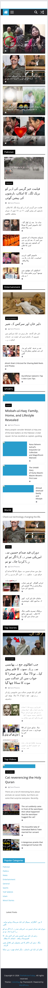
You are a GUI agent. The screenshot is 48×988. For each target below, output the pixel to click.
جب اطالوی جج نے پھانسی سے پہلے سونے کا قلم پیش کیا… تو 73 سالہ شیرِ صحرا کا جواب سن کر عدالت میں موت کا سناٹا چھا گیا (23, 673)
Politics (6, 871)
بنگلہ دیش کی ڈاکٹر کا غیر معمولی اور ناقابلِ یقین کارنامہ (24, 138)
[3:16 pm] (23, 230)
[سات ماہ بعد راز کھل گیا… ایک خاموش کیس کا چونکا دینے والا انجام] (11, 226)
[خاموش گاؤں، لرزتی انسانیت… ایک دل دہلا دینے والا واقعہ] (11, 259)
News (5, 875)
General (6, 883)
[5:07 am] (23, 721)
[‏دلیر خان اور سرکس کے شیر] (24, 303)
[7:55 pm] (6, 369)
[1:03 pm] (23, 751)
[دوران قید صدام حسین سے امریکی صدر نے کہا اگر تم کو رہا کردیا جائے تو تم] (24, 69)
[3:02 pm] (6, 787)
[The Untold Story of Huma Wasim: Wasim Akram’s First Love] (15, 474)
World (8, 547)
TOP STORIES (10, 659)
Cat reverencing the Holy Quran (23, 779)
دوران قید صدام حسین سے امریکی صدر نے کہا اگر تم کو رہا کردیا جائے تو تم (23, 77)
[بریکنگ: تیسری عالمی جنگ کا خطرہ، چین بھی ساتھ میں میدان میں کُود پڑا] (11, 615)
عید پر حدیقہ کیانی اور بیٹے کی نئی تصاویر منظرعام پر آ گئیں (32, 351)
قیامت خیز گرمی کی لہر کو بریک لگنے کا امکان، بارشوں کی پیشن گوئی (22, 193)
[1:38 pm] (6, 329)
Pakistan (9, 183)
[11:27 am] (23, 820)
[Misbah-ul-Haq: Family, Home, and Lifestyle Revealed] (24, 398)
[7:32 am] (23, 279)
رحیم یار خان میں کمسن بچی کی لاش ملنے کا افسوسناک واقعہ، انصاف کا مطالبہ (23, 108)
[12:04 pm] (23, 848)
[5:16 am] (23, 248)
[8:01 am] (23, 619)
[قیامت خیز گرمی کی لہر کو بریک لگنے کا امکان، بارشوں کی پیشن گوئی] (24, 168)
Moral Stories (8, 900)
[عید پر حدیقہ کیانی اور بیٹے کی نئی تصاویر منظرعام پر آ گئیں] (11, 352)
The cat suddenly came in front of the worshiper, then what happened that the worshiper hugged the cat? (32, 811)
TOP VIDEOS (10, 772)
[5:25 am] (23, 381)
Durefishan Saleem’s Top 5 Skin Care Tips (32, 377)
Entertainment (11, 318)
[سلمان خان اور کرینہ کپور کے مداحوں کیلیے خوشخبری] (11, 601)
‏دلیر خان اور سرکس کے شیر (23, 324)
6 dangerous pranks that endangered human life (32, 843)
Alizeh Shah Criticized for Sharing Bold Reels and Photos (24, 364)
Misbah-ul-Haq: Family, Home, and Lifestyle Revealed (21, 415)
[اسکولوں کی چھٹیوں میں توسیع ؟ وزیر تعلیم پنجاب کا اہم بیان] (11, 274)
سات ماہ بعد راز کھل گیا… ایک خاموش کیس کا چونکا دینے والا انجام (31, 225)
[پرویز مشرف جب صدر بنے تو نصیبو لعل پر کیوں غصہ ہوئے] (11, 746)
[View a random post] (42, 12)
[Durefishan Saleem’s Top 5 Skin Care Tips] (11, 378)
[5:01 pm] (30, 481)
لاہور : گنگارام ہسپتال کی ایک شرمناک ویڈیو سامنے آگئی (24, 46)
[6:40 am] (6, 51)
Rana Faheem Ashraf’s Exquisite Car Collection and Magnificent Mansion (36, 451)
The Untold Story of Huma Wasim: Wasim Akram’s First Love (36, 472)
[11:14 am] (23, 835)
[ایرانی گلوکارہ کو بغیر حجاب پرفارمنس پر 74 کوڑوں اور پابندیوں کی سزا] (11, 587)
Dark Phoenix (15, 203)
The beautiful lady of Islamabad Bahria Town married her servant (32, 829)
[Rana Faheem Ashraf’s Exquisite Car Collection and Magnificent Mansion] (15, 452)
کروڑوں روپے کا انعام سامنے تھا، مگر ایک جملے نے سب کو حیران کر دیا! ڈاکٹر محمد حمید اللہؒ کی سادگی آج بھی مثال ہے (32, 712)
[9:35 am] (6, 143)
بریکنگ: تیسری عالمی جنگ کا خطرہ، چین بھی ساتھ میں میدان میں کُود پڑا (32, 614)
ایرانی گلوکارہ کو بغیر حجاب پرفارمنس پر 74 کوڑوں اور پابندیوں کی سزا (32, 585)
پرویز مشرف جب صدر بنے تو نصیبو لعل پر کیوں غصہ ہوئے (31, 745)
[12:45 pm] (23, 356)
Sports (8, 405)
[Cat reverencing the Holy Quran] (24, 766)
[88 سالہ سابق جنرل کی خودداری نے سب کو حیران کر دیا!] (11, 731)
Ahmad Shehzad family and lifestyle (39, 493)
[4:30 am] (6, 112)
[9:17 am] (6, 81)
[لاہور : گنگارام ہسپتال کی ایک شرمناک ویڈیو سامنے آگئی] (24, 39)
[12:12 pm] (37, 502)
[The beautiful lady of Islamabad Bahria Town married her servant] (11, 831)
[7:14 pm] (23, 604)
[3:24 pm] (23, 736)
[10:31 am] (23, 263)
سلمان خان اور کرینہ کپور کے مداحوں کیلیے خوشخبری (32, 599)
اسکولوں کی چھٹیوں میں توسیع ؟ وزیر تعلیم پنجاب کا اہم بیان (32, 273)
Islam (5, 896)
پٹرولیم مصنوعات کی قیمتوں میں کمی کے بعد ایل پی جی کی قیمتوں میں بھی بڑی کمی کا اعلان (32, 241)
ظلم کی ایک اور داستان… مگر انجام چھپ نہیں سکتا (22, 949)
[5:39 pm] (6, 203)
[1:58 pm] (30, 461)
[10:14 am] (6, 688)
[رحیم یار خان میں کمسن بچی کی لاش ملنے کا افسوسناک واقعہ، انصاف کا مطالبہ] (24, 100)
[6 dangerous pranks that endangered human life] (11, 845)
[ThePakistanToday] (6, 12)
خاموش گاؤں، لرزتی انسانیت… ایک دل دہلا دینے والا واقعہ (31, 258)
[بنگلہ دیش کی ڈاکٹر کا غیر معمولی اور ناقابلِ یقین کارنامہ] (24, 131)
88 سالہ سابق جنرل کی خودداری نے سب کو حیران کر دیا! (31, 730)
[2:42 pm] (6, 425)
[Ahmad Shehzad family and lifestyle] (18, 494)
